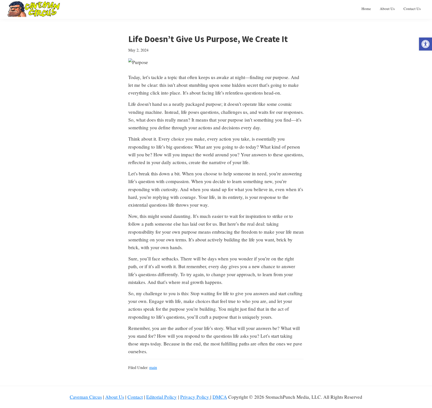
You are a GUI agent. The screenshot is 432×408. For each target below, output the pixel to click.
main (153, 367)
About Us (114, 397)
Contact (135, 397)
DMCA (219, 397)
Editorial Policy (161, 397)
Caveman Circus (86, 397)
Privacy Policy (195, 397)
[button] (425, 44)
